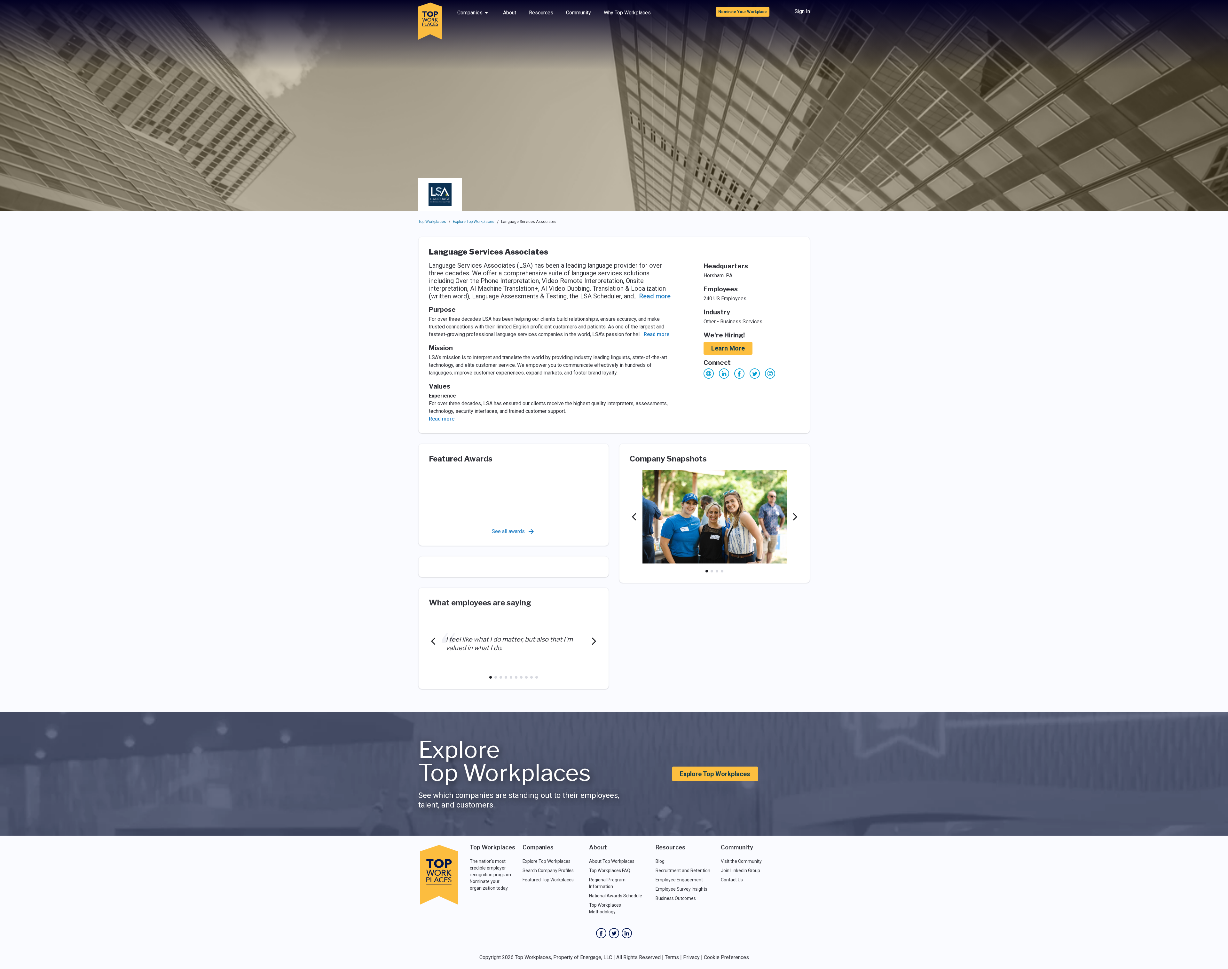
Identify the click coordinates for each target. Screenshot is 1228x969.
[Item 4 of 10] (506, 677)
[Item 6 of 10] (516, 677)
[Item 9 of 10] (531, 677)
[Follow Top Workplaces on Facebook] (601, 933)
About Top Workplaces (611, 861)
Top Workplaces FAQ (609, 870)
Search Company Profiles (548, 870)
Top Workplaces (432, 221)
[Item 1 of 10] (490, 677)
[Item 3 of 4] (717, 571)
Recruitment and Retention (683, 870)
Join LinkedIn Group (740, 870)
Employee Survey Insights (681, 889)
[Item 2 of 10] (495, 677)
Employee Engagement (679, 879)
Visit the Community (741, 861)
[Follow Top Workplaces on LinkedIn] (627, 933)
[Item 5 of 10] (511, 677)
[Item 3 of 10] (501, 677)
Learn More (728, 348)
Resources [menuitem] (541, 13)
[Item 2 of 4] (712, 571)
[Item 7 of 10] (521, 677)
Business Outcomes (676, 898)
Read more (655, 296)
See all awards (508, 531)
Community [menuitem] (578, 13)
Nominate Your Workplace (742, 12)
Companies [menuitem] (470, 13)
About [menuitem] (509, 13)
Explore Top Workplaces (473, 221)
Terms (672, 957)
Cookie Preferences (726, 957)
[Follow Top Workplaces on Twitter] (614, 933)
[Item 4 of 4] (722, 571)
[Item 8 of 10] (526, 677)
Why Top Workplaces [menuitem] (627, 13)
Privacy (691, 957)
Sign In (802, 11)
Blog (660, 861)
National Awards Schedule (615, 895)
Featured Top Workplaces (548, 879)
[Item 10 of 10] (536, 677)
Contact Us (732, 879)
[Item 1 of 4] (706, 571)
